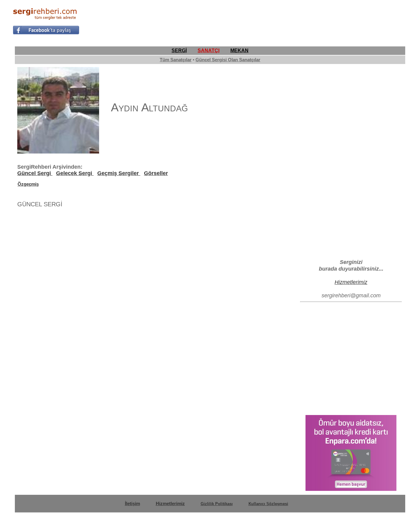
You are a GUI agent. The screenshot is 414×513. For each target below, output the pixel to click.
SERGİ (179, 50)
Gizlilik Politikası (217, 503)
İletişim (132, 503)
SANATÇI (208, 50)
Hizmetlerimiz (351, 282)
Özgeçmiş (28, 184)
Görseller (156, 173)
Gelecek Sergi (75, 173)
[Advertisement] (291, 20)
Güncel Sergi (34, 173)
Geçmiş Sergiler (118, 173)
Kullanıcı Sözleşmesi (268, 503)
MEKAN (239, 50)
